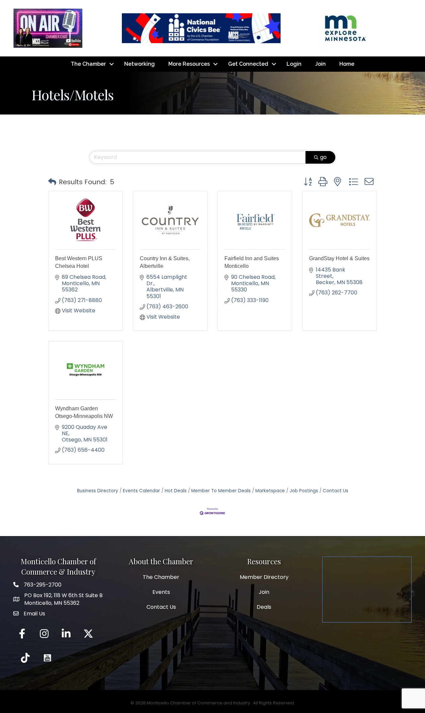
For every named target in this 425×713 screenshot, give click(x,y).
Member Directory (264, 577)
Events (161, 592)
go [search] (323, 157)
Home (346, 64)
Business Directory (97, 491)
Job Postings (304, 491)
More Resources (189, 64)
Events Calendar (141, 491)
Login (294, 64)
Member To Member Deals (221, 491)
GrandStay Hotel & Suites (339, 258)
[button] (52, 182)
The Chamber (88, 64)
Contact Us (335, 491)
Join (320, 64)
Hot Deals (176, 491)
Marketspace (270, 491)
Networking (139, 64)
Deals (264, 607)
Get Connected (248, 64)
